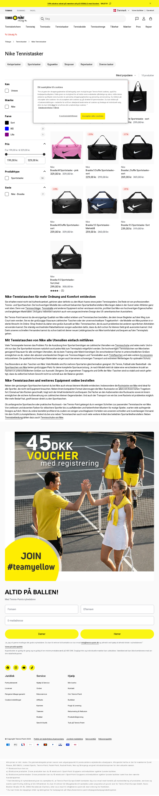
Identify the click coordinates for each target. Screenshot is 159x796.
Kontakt (71, 688)
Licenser (8, 688)
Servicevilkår (90, 739)
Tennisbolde (79, 27)
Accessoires (146, 355)
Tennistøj (30, 27)
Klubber (39, 717)
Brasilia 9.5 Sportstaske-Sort (135, 225)
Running (21, 10)
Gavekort (150, 10)
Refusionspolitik (105, 739)
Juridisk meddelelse (74, 739)
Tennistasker (61, 27)
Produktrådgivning (75, 717)
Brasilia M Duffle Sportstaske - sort (65, 227)
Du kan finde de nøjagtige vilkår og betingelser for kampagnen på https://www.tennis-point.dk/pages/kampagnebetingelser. (62, 790)
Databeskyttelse (45, 108)
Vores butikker (137, 10)
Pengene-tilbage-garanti (15, 694)
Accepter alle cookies (92, 116)
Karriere (39, 706)
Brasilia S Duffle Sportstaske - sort (100, 172)
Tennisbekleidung (14, 417)
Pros (138, 27)
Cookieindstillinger (68, 116)
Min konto (72, 683)
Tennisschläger (33, 308)
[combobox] (82, 18)
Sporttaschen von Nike (16, 367)
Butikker (71, 700)
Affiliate (39, 700)
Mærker (127, 27)
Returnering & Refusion (77, 711)
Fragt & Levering (74, 706)
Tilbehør (114, 27)
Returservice (41, 694)
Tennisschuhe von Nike (52, 417)
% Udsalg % (11, 34)
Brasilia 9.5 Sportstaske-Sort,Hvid (62, 281)
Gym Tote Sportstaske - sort (135, 119)
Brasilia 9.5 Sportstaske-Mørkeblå (98, 227)
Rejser (149, 27)
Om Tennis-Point (75, 694)
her (53, 105)
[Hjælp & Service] (137, 18)
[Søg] (42, 18)
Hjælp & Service (42, 683)
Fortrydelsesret (11, 683)
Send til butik (41, 723)
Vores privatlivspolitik (14, 647)
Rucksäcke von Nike (128, 385)
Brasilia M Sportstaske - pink (64, 170)
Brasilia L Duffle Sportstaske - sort (135, 172)
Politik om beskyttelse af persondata (49, 739)
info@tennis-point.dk (90, 643)
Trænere (39, 711)
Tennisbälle (47, 308)
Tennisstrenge (98, 27)
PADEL (33, 10)
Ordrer (39, 688)
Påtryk (56, 108)
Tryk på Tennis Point (76, 723)
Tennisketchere (13, 27)
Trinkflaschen (116, 355)
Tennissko (45, 27)
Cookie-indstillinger (13, 700)
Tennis (8, 10)
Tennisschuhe (122, 345)
